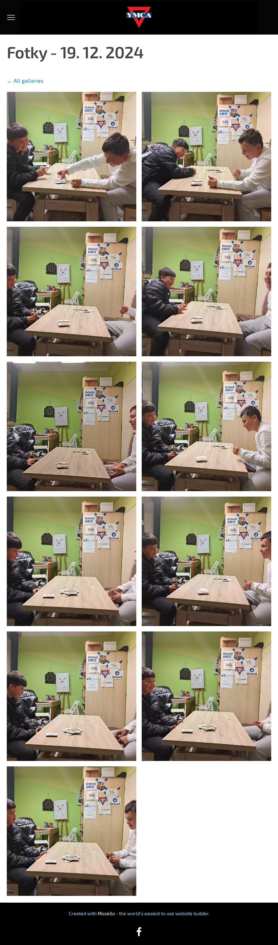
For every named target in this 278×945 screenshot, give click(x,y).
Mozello (106, 913)
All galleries (28, 80)
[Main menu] (11, 17)
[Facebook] (139, 932)
